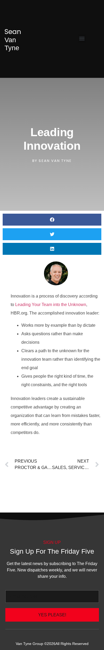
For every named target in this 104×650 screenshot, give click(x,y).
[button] (82, 38)
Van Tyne (13, 39)
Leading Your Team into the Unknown (50, 304)
